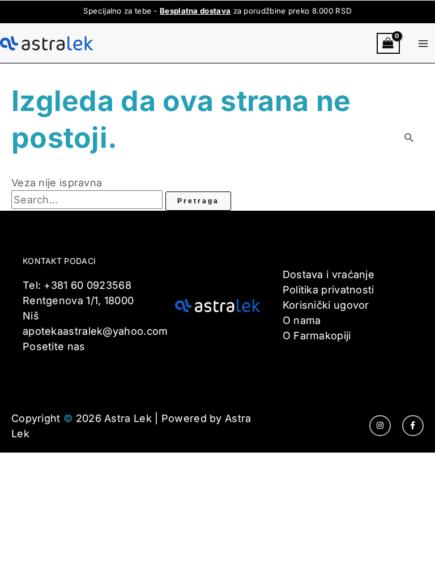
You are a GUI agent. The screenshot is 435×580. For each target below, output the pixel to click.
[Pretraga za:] (88, 200)
